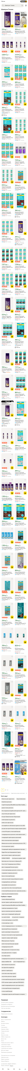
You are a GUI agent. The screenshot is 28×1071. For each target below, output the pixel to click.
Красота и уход (4, 1035)
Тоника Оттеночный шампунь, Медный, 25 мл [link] (7, 137)
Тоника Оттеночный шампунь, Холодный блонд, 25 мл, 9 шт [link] (19, 109)
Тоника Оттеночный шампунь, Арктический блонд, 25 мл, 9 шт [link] (7, 239)
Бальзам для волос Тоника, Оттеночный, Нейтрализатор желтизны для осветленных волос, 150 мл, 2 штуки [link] (7, 473)
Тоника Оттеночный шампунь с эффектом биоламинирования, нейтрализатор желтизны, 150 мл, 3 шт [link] (20, 162)
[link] (8, 799)
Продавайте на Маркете (6, 1004)
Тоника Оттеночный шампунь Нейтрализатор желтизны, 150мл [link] (7, 32)
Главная (3, 1069)
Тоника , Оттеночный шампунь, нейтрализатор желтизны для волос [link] (20, 239)
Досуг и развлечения (6, 1019)
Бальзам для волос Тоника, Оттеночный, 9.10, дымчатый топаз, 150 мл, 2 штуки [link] (6, 648)
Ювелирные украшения (6, 1052)
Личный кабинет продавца (7, 1002)
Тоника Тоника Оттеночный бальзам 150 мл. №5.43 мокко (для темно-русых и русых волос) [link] (7, 751)
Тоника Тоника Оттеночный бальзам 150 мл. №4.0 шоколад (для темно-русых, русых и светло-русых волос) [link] (20, 623)
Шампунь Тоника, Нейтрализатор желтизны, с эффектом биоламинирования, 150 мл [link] (7, 394)
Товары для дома (5, 1031)
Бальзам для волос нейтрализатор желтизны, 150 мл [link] (19, 751)
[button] (26, 5)
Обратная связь (4, 1057)
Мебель (3, 1021)
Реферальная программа (6, 1013)
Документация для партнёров (8, 1006)
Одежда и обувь (5, 1029)
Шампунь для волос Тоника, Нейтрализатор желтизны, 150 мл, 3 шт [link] (7, 58)
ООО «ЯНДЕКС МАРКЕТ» (10, 1063)
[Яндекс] (11, 1066)
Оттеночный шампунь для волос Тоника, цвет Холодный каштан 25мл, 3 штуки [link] (20, 675)
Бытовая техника (5, 1023)
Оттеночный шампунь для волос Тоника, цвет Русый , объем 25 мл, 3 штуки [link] (20, 548)
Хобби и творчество (5, 1036)
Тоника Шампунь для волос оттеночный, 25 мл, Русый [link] (7, 110)
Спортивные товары (5, 1044)
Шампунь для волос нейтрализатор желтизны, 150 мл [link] (6, 420)
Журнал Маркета (5, 1061)
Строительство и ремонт (6, 1048)
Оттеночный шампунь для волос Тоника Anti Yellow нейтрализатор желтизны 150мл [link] (7, 369)
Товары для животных (6, 1046)
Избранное (14, 1069)
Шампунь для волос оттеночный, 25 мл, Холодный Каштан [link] (19, 342)
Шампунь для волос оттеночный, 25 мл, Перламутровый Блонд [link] (20, 421)
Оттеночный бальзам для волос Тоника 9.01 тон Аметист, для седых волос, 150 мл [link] (20, 779)
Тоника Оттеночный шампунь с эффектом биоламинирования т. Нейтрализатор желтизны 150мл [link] (7, 317)
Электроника (4, 1027)
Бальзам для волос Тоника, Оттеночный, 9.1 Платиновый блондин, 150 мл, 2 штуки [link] (7, 675)
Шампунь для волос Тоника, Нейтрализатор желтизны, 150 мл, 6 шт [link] (20, 57)
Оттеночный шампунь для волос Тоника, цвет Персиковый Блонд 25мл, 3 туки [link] (20, 188)
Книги (2, 1040)
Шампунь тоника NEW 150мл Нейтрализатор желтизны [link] (20, 32)
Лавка (8, 1069)
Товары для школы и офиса (7, 1042)
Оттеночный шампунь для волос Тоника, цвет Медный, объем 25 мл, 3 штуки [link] (20, 701)
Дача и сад (3, 1038)
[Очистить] (22, 5)
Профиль (25, 1069)
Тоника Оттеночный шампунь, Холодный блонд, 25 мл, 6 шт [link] (19, 84)
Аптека (2, 1033)
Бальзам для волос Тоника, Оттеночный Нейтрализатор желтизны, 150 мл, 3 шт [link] (7, 779)
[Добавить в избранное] (12, 13)
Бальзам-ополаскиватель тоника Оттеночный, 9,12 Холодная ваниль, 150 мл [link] (7, 700)
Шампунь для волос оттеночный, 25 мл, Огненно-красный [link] (19, 213)
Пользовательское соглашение (8, 1055)
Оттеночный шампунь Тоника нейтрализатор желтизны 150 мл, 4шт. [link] (7, 499)
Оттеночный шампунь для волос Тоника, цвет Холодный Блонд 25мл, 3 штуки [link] (7, 573)
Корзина (19, 1069)
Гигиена (3, 1025)
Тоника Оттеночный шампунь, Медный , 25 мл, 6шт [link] (20, 317)
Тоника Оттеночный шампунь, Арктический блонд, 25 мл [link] (7, 84)
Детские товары (5, 1050)
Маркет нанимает (5, 1059)
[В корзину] (12, 26)
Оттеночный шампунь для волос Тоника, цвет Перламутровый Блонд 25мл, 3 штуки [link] (20, 598)
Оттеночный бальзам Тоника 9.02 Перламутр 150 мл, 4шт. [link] (7, 548)
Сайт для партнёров (5, 1008)
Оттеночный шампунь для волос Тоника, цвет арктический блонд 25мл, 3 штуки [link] (7, 598)
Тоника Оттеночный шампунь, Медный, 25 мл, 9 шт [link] (7, 267)
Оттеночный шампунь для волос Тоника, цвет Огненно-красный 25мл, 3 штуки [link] (7, 623)
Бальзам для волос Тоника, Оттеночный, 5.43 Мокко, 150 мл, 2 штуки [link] (19, 649)
